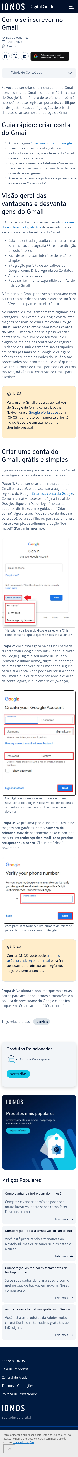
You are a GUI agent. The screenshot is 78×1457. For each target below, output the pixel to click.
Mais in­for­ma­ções (23, 1442)
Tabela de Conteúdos (26, 72)
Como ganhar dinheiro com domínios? (33, 1193)
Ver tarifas (18, 1074)
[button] (39, 1132)
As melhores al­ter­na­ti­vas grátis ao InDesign (37, 1309)
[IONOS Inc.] (39, 1408)
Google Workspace (43, 412)
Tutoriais (41, 1022)
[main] (39, 560)
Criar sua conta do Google (51, 143)
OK (9, 1449)
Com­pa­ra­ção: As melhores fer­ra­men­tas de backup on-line (36, 1270)
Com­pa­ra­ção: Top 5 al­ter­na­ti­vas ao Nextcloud (38, 1231)
